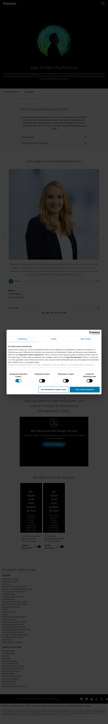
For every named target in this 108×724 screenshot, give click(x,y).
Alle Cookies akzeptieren (85, 389)
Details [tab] (54, 339)
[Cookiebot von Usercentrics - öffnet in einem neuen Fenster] (90, 332)
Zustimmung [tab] (22, 339)
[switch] (42, 380)
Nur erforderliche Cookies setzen (53, 389)
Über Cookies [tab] (86, 339)
